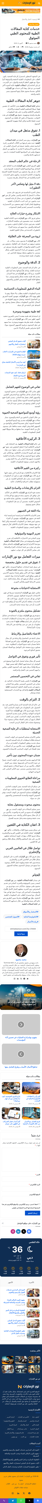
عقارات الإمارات (34, 1437)
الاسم (37, 1175)
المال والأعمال (26, 19)
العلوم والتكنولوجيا (9, 1421)
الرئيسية (35, 19)
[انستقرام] (14, 978)
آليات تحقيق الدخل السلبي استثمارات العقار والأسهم (16, 1321)
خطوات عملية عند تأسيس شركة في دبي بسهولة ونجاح (22, 1003)
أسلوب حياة (35, 1417)
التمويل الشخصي (11, 917)
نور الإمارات (28, 1476)
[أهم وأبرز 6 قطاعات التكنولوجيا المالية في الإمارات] (31, 1088)
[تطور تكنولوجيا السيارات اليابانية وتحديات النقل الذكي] (33, 1334)
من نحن (14, 1484)
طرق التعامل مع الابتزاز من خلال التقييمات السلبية (31, 1122)
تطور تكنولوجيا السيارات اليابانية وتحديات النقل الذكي (14, 1332)
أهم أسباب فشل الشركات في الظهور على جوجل (11, 1122)
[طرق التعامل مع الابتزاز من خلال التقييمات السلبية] (31, 1113)
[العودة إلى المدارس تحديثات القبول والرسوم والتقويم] (33, 1293)
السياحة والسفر (34, 1421)
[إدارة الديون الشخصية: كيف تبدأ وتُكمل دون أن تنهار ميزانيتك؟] (11, 1088)
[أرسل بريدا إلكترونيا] (26, 43)
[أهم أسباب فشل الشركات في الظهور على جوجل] (11, 1113)
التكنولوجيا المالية (30, 917)
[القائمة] (3, 4)
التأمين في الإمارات (23, 1417)
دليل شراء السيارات (33, 1433)
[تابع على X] (28, 43)
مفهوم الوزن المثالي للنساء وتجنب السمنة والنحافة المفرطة (14, 1301)
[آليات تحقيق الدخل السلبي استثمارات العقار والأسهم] (33, 344)
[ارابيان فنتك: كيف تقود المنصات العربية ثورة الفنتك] (33, 375)
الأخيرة (31, 1282)
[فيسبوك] (24, 978)
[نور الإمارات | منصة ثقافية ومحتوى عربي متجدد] (27, 3)
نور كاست (23, 1437)
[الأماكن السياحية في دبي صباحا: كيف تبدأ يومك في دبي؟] (34, 1369)
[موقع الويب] (27, 978)
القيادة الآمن (35, 1425)
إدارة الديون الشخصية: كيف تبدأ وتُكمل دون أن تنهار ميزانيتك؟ (11, 1098)
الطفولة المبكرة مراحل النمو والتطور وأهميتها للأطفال (15, 1311)
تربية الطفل (10, 1429)
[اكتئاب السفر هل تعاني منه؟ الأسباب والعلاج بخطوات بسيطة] (21, 1369)
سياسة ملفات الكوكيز (21, 1487)
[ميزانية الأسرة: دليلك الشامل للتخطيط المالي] (8, 1369)
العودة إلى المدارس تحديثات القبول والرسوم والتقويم (15, 1291)
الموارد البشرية (34, 1429)
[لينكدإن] (17, 978)
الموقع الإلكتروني (34, 1194)
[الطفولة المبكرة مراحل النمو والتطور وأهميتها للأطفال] (33, 1313)
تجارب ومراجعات (22, 1429)
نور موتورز (14, 1437)
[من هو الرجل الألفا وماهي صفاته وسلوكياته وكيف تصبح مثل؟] (34, 1359)
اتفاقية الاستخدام (30, 1484)
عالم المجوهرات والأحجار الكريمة (14, 1433)
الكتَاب (8, 1484)
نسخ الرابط (21, 934)
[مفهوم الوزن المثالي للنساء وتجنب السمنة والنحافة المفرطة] (33, 1303)
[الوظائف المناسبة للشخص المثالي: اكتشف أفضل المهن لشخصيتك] (21, 1360)
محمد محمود (33, 43)
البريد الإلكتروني (34, 1184)
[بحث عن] (39, 4)
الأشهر (10, 1282)
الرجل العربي (10, 1417)
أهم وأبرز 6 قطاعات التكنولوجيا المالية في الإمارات (33, 1098)
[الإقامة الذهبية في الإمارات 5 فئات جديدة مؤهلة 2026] (33, 354)
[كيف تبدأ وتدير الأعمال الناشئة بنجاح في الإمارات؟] (33, 365)
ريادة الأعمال (32, 922)
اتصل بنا (21, 1484)
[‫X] (21, 978)
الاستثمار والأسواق (30, 912)
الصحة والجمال (22, 1421)
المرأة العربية (13, 1425)
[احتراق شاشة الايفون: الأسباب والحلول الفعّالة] (8, 1360)
